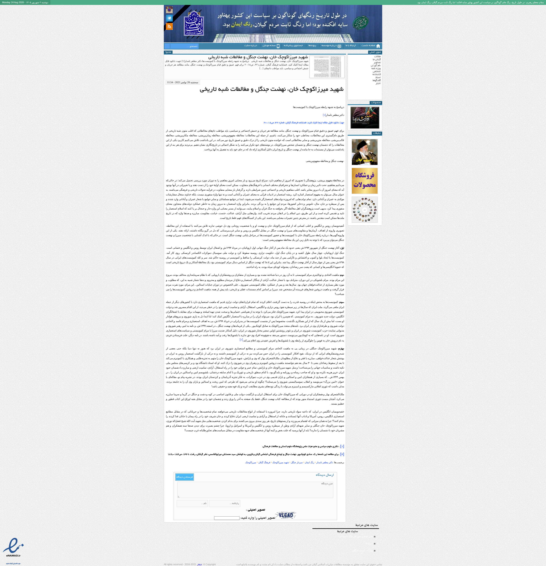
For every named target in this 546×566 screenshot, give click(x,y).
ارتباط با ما (351, 45)
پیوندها (312, 45)
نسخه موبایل (269, 45)
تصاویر (377, 62)
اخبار (378, 83)
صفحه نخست (368, 45)
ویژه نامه (376, 68)
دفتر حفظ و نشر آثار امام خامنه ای (356, 536)
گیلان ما (377, 59)
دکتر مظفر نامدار (324, 462)
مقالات (377, 56)
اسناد (378, 77)
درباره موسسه (329, 45)
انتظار (199, 565)
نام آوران (376, 65)
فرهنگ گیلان (264, 462)
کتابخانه (377, 74)
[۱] (324, 114)
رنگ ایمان (309, 462)
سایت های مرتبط (355, 541)
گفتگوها (377, 80)
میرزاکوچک (250, 462)
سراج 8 (369, 543)
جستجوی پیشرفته (293, 45)
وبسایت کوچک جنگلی (362, 550)
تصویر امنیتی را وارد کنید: (257, 518)
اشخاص (377, 71)
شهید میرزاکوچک (280, 462)
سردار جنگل (297, 462)
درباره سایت (250, 45)
